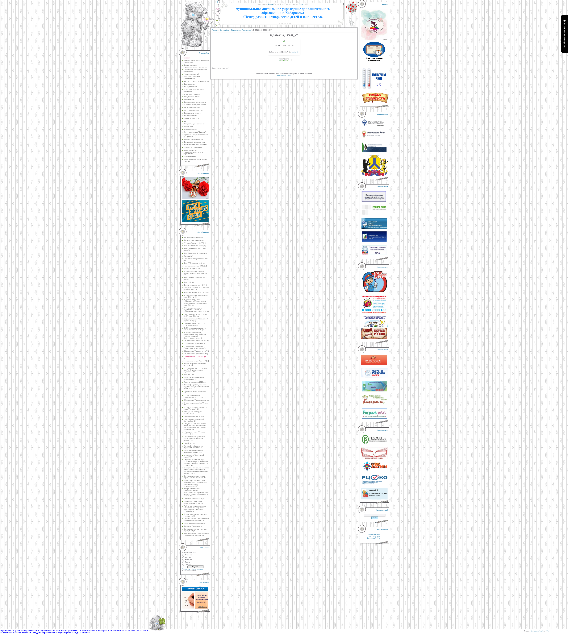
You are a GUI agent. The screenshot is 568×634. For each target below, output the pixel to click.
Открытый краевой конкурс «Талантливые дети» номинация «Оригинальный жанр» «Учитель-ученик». (196, 462)
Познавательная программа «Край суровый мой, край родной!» (194, 438)
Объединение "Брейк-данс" (194, 354)
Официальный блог (374, 534)
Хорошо (188, 557)
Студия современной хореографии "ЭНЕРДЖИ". (194, 396)
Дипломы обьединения (192, 526)
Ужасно (188, 564)
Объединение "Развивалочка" (195, 341)
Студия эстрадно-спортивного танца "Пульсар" (195, 408)
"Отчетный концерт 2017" (193, 243)
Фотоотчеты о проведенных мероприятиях (194, 378)
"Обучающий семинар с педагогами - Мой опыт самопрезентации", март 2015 (195, 309)
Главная (215, 30)
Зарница (187, 256)
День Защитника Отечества (194, 253)
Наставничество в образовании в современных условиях (196, 519)
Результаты (186, 569)
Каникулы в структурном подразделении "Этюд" (193, 502)
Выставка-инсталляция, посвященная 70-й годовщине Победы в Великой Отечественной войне (195, 335)
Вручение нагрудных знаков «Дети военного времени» (194, 477)
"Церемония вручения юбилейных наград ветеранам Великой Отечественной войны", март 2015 (196, 302)
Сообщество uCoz (374, 536)
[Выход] (217, 22)
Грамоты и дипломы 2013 (193, 382)
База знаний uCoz (373, 538)
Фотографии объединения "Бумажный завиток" (193, 451)
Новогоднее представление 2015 (196, 259)
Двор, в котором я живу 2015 (194, 285)
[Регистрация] (217, 15)
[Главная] (217, 4)
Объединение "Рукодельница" (195, 400)
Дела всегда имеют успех (193, 246)
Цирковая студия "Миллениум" (195, 391)
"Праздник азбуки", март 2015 (195, 292)
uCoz (547, 631)
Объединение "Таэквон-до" (195, 356)
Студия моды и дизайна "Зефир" (196, 403)
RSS (306, 4)
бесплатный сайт (537, 631)
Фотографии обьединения (193, 523)
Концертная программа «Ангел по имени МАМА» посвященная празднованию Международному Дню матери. (196, 470)
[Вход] (217, 27)
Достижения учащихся (192, 240)
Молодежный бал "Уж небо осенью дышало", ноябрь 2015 (195, 272)
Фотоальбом (224, 30)
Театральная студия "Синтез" (195, 361)
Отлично (188, 555)
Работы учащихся (190, 269)
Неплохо (188, 559)
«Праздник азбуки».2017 (193, 416)
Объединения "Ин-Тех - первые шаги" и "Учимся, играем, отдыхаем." (196, 370)
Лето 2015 (187, 282)
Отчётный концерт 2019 (193, 499)
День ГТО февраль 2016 (193, 263)
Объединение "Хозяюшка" (193, 343)
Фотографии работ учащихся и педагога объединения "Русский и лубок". (196, 386)
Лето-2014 (187, 375)
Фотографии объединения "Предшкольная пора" (193, 447)
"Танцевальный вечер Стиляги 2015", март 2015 (195, 315)
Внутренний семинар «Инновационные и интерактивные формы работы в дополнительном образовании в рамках (196, 492)
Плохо (187, 562)
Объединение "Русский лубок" (195, 351)
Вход (289, 75)
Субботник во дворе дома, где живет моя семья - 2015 (195, 329)
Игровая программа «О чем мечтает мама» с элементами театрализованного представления (195, 483)
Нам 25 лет (188, 443)
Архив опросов (197, 569)
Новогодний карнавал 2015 (194, 266)
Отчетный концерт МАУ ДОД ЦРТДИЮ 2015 (194, 324)
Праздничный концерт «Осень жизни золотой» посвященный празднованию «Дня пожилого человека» (195, 426)
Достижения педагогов (192, 237)
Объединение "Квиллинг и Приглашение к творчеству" (194, 347)
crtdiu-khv (295, 52)
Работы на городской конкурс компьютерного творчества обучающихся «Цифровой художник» (195, 508)
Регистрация (281, 75)
